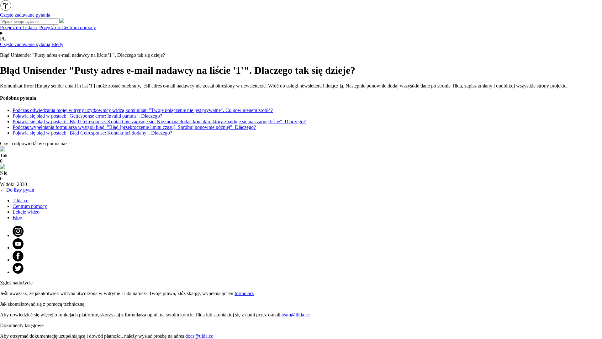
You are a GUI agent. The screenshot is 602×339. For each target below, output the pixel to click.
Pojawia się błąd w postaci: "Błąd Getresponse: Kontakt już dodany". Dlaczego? (92, 132)
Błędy (57, 44)
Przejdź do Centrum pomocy (67, 27)
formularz (244, 293)
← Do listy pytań (17, 190)
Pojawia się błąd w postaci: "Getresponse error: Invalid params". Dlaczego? (87, 116)
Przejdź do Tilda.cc (19, 27)
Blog (17, 217)
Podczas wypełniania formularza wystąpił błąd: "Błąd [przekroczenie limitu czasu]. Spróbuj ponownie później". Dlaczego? (134, 127)
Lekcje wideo (26, 212)
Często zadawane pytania (25, 44)
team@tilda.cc (296, 314)
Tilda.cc (20, 200)
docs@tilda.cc (199, 336)
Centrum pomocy (30, 206)
